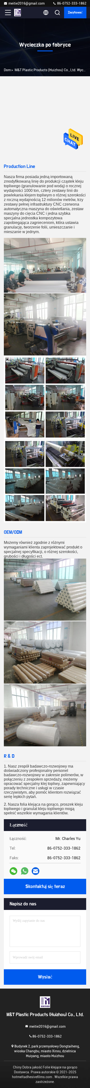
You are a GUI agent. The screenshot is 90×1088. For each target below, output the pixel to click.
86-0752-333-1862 (71, 3)
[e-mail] (35, 871)
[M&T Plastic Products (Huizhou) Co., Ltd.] (23, 12)
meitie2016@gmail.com (26, 3)
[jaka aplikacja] (25, 871)
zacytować (75, 12)
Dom (7, 70)
